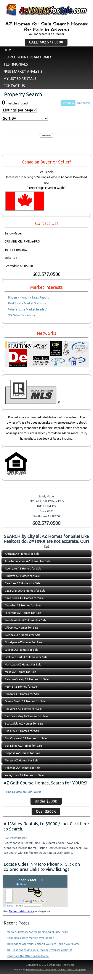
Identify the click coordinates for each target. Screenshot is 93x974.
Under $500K (46, 801)
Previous (46, 135)
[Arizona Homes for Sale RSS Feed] (5, 965)
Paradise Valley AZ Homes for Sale (27, 679)
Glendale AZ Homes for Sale (22, 634)
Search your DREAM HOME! (27, 57)
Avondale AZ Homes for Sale (23, 568)
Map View (83, 103)
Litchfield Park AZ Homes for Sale (26, 657)
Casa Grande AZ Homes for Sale (25, 590)
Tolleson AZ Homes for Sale (22, 767)
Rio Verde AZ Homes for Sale (23, 708)
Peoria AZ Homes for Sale (21, 686)
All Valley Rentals (16, 837)
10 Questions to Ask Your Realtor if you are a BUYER (39, 949)
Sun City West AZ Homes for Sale (26, 738)
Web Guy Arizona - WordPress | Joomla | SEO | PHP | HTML (56, 969)
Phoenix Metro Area (21, 911)
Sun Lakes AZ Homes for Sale (23, 745)
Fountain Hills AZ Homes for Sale (25, 620)
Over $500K (46, 811)
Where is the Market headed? (28, 309)
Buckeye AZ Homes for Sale (22, 575)
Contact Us (14, 86)
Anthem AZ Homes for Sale (22, 553)
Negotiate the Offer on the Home (28, 955)
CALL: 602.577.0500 (46, 42)
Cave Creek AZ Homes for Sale (24, 597)
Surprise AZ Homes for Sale (22, 752)
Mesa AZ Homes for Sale (20, 671)
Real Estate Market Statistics (27, 303)
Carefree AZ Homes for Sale (22, 583)
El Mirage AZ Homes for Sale (23, 612)
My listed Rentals (19, 79)
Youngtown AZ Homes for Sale (24, 775)
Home (8, 50)
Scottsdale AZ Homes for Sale (24, 723)
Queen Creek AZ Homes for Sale (25, 701)
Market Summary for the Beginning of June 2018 (37, 931)
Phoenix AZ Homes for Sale (22, 693)
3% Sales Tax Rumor (21, 315)
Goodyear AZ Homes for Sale (23, 642)
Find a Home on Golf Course (23, 791)
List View (68, 103)
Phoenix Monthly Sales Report (28, 297)
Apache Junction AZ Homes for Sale (27, 561)
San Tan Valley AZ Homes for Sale (26, 716)
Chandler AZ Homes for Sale (23, 605)
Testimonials (15, 64)
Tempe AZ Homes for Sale (21, 760)
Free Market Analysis (22, 71)
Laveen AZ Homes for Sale (21, 649)
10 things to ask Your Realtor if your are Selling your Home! (43, 943)
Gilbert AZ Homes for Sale (21, 627)
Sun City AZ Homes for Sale (22, 730)
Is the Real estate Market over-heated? (31, 937)
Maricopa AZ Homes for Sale (23, 664)
